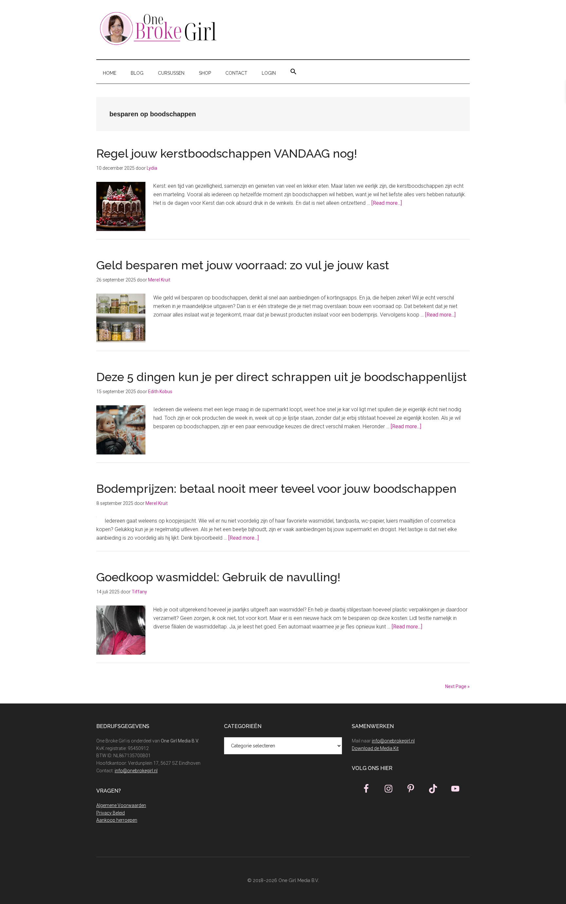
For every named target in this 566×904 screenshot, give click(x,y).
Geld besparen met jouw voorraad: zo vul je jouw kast (242, 265)
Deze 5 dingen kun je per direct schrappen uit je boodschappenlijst (281, 377)
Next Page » (457, 686)
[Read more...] (386, 203)
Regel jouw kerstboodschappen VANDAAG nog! (226, 153)
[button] (293, 72)
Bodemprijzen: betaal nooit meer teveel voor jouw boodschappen (276, 488)
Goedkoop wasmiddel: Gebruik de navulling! (219, 577)
